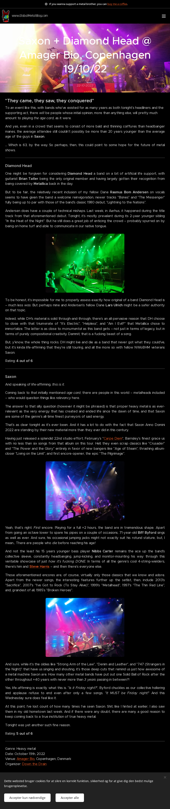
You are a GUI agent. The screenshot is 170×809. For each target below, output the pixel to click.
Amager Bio (26, 759)
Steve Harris (39, 566)
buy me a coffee (117, 4)
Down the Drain (34, 764)
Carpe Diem (113, 438)
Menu (164, 16)
